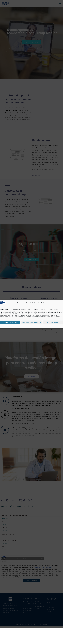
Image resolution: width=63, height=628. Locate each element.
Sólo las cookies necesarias (31, 322)
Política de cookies (32, 318)
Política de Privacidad (35, 326)
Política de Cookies (23, 326)
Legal (43, 326)
